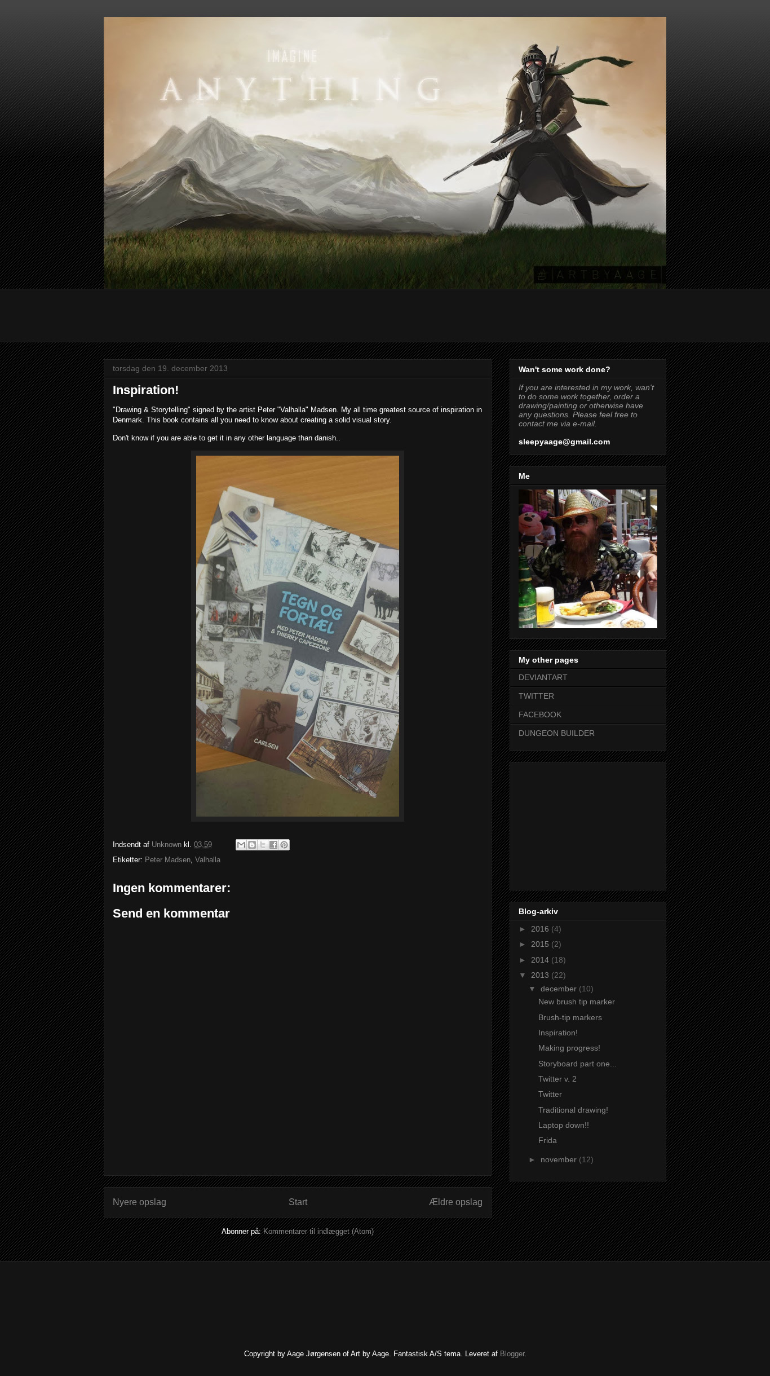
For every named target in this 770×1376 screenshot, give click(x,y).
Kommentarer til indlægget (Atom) (318, 1231)
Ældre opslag (456, 1202)
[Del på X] (262, 844)
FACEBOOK (540, 714)
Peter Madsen (168, 859)
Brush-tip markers (570, 1017)
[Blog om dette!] (252, 844)
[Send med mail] (241, 844)
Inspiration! (558, 1032)
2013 (541, 975)
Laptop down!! (563, 1125)
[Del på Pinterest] (284, 844)
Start (298, 1202)
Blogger (512, 1353)
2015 (541, 944)
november (560, 1159)
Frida (547, 1140)
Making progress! (569, 1047)
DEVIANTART (543, 677)
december (560, 988)
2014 (541, 959)
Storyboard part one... (577, 1063)
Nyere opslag (139, 1202)
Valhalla (207, 859)
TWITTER (536, 695)
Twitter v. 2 (557, 1078)
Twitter (550, 1094)
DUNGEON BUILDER (557, 733)
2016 (541, 928)
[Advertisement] (309, 314)
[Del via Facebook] (273, 844)
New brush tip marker (576, 1001)
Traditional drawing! (573, 1109)
